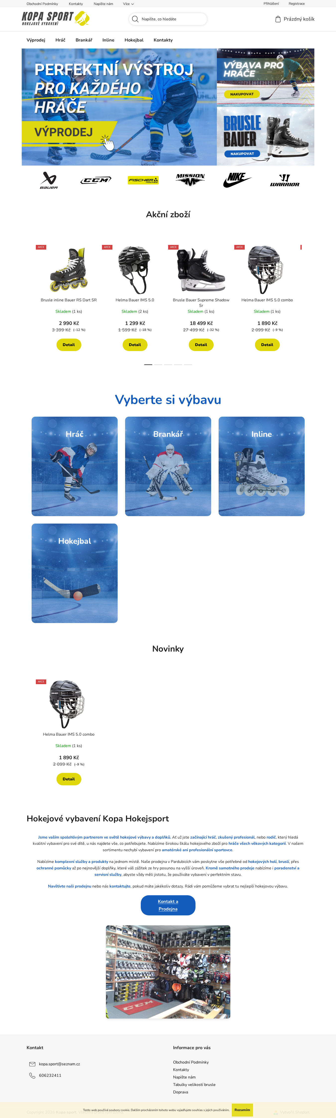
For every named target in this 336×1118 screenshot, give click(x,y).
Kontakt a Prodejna (168, 905)
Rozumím (242, 1110)
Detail (69, 345)
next (306, 304)
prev (31, 304)
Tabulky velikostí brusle (194, 1084)
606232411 (50, 1075)
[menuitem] (36, 40)
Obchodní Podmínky (42, 3)
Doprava (180, 1092)
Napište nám (103, 3)
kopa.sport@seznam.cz (59, 1064)
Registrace (297, 3)
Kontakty (76, 3)
